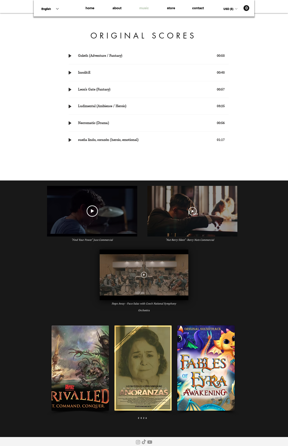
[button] (230, 9)
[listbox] (230, 9)
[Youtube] (150, 442)
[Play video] (92, 211)
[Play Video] (192, 211)
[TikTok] (144, 442)
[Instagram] (138, 442)
